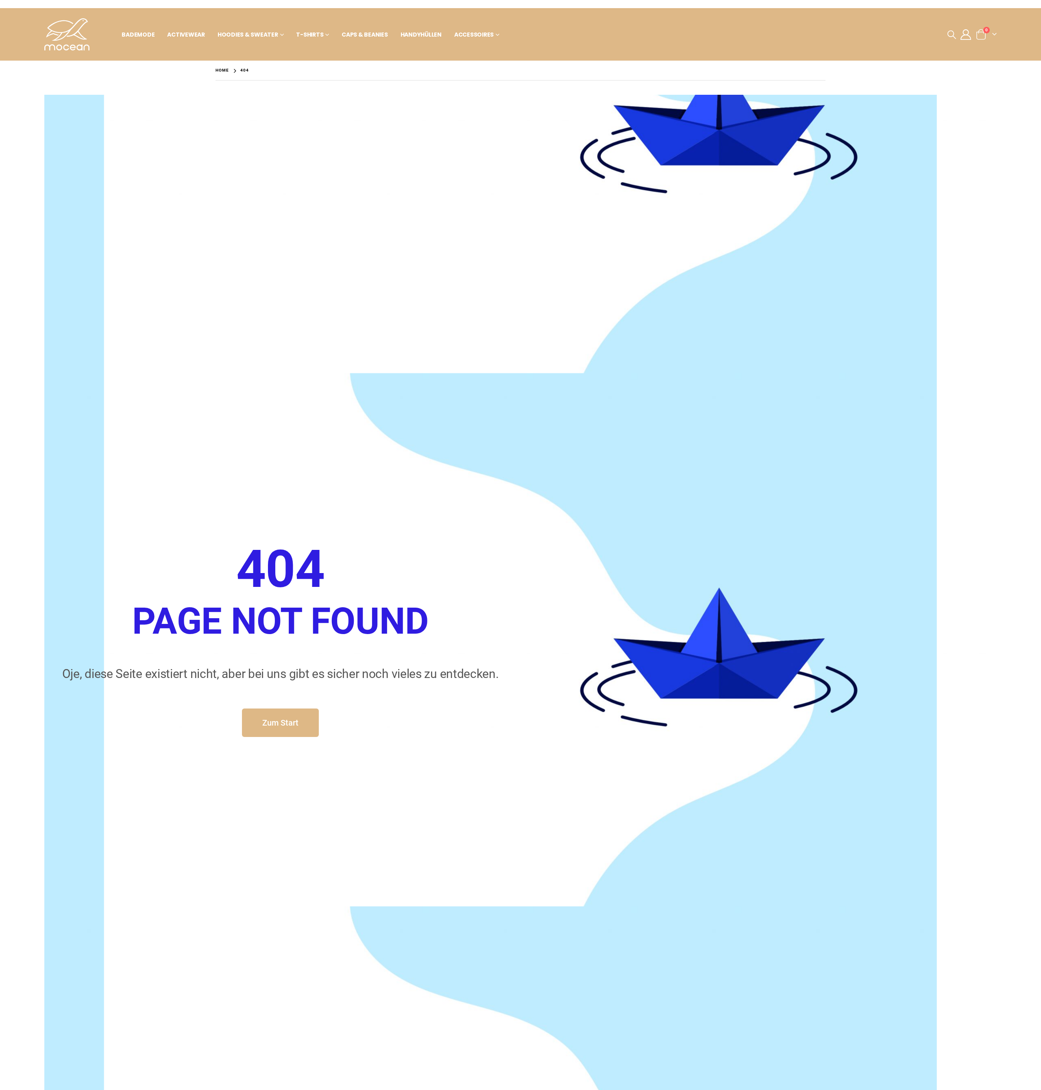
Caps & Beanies (365, 35)
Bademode (138, 35)
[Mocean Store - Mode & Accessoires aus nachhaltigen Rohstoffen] (66, 34)
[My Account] (965, 34)
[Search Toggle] (952, 34)
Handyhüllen (421, 35)
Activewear (186, 35)
